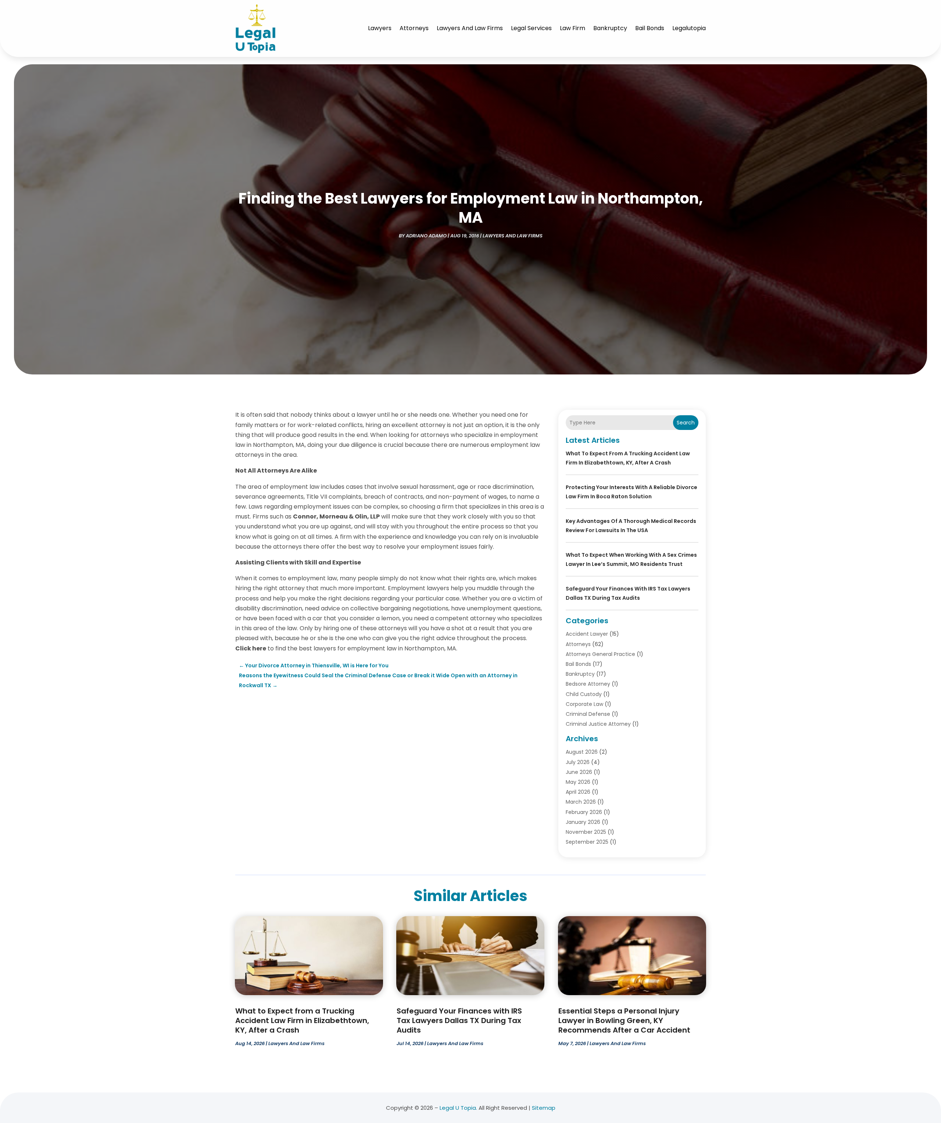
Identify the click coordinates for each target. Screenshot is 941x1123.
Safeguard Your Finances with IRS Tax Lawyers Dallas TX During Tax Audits (459, 1020)
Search (686, 422)
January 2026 (583, 822)
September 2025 (587, 842)
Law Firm (572, 28)
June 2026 (579, 772)
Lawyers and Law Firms (470, 28)
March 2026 (581, 802)
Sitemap (543, 1108)
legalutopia (689, 28)
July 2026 (578, 762)
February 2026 (584, 812)
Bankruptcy (610, 28)
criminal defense (588, 714)
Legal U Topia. (458, 1108)
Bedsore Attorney (588, 684)
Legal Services (531, 28)
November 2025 (586, 832)
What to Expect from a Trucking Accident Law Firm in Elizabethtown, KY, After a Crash (302, 1020)
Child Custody (584, 694)
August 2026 (582, 752)
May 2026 (578, 782)
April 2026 (578, 792)
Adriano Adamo (426, 235)
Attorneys (414, 28)
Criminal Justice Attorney (598, 724)
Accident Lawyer (587, 634)
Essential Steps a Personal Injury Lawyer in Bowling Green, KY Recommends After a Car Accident (624, 1020)
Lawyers (379, 28)
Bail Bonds (649, 28)
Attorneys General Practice (600, 654)
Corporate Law (584, 704)
